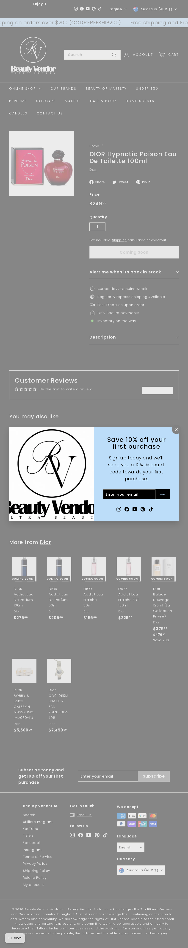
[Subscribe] (162, 494)
